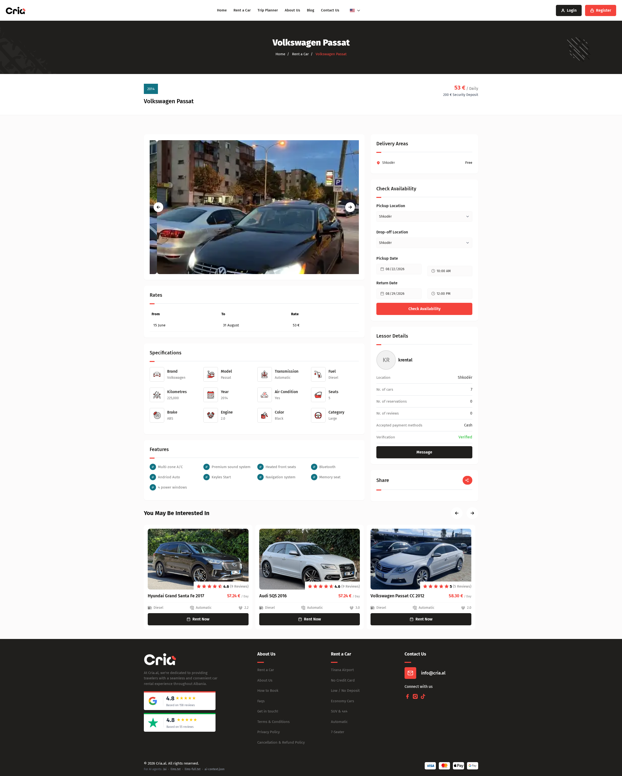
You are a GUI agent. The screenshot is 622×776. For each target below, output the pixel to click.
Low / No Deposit (345, 690)
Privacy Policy (268, 732)
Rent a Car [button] (300, 54)
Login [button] (572, 10)
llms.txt (176, 769)
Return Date (386, 283)
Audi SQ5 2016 (273, 596)
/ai (164, 769)
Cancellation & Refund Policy (281, 742)
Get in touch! (267, 711)
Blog (310, 10)
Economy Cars (342, 701)
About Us (292, 10)
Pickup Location (390, 205)
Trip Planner (268, 10)
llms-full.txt (192, 769)
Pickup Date (387, 258)
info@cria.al (433, 673)
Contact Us (330, 10)
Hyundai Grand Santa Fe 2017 (176, 596)
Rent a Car (242, 10)
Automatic (339, 722)
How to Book (267, 690)
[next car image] (350, 207)
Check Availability (424, 308)
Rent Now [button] (200, 619)
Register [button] (603, 10)
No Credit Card (343, 680)
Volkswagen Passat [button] (330, 54)
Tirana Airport (342, 670)
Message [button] (424, 452)
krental (405, 360)
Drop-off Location (392, 232)
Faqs (261, 701)
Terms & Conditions (273, 722)
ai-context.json (215, 769)
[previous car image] (158, 207)
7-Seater (337, 732)
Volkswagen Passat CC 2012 (397, 596)
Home (222, 10)
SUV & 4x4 (339, 711)
